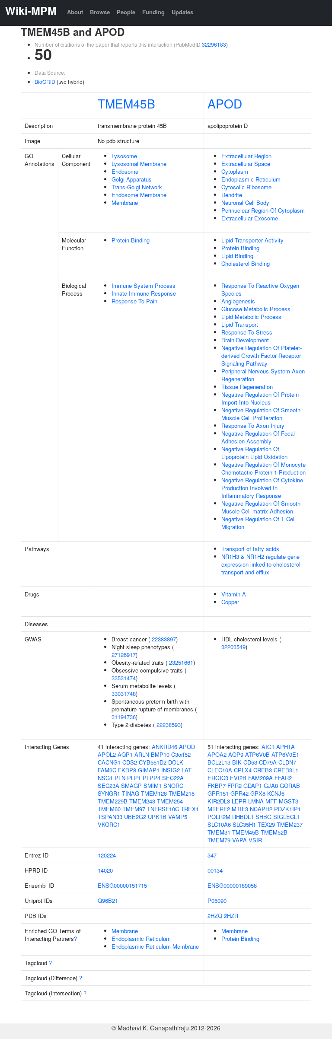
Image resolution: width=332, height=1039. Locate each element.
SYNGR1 (109, 793)
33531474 (124, 678)
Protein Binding (131, 240)
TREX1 (190, 809)
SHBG (263, 817)
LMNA (256, 801)
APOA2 (217, 754)
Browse (100, 12)
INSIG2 (170, 770)
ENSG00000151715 (122, 885)
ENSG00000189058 (232, 885)
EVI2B (238, 778)
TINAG (130, 793)
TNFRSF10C (163, 809)
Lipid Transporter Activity (252, 240)
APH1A (285, 747)
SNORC (173, 785)
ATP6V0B (257, 754)
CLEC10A (220, 770)
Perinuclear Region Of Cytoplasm (263, 210)
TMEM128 (154, 793)
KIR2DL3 (219, 801)
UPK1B (157, 817)
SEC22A (173, 778)
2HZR (231, 916)
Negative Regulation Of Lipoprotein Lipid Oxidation (254, 453)
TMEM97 (133, 809)
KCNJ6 (275, 793)
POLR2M (219, 817)
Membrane (125, 202)
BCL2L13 (219, 762)
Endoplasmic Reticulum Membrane (155, 946)
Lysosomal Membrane (139, 163)
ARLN (141, 754)
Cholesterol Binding (245, 263)
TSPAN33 (110, 817)
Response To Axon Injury (252, 425)
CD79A (268, 762)
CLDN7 (287, 762)
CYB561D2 (152, 762)
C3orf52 (181, 754)
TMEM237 (290, 824)
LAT (187, 770)
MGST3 (288, 801)
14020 (105, 870)
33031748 (124, 693)
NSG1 (105, 778)
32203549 (233, 647)
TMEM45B (126, 103)
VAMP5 (177, 817)
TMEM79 (219, 840)
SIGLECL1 (286, 817)
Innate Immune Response (144, 293)
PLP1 (134, 778)
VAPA (239, 840)
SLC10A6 (219, 824)
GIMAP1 (149, 770)
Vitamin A (233, 594)
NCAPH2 (261, 809)
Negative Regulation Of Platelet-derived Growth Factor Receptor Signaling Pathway (261, 355)
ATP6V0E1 (285, 754)
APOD (225, 103)
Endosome (125, 171)
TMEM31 (219, 832)
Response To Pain (134, 301)
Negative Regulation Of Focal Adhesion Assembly (258, 437)
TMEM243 (142, 801)
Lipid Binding (237, 256)
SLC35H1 (244, 824)
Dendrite (231, 195)
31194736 (124, 717)
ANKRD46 (164, 747)
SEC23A (108, 785)
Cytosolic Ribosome (246, 187)
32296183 (214, 44)
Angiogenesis (238, 301)
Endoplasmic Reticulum (251, 179)
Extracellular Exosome (249, 218)
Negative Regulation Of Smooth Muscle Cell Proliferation (260, 414)
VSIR (255, 840)
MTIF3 (240, 809)
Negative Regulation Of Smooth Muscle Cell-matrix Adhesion (260, 507)
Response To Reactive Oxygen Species (260, 289)
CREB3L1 (286, 770)
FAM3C (107, 770)
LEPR (239, 801)
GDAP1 (252, 785)
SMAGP (131, 785)
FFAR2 (283, 778)
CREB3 (262, 770)
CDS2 (129, 762)
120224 (107, 855)
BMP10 (160, 754)
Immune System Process (144, 285)
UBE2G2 (135, 817)
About (75, 12)
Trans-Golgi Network (137, 187)
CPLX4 (243, 770)
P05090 (217, 900)
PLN (120, 778)
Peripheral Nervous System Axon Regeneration (263, 375)
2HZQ (215, 916)
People (126, 12)
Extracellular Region (246, 156)
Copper (230, 602)
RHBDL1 (243, 817)
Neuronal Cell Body (245, 202)
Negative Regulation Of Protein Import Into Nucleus (260, 398)
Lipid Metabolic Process (251, 316)
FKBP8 (127, 770)
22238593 (168, 724)
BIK (237, 762)
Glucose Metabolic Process (255, 309)
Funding (153, 12)
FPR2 (234, 785)
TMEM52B (274, 832)
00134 (215, 870)
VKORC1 (109, 824)
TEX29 (266, 824)
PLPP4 (151, 778)
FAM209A (260, 778)
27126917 (124, 654)
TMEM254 (170, 801)
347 (212, 855)
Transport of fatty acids (250, 549)
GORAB (290, 785)
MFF (271, 801)
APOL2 (107, 754)
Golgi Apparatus (132, 179)
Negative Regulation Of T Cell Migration (258, 523)
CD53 (250, 762)
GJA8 (271, 785)
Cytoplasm (234, 171)
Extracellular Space (245, 163)
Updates (182, 12)
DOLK (175, 762)
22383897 (164, 639)
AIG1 (268, 747)
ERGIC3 (218, 778)
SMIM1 (153, 785)
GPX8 (257, 793)
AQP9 (235, 754)
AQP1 (125, 754)
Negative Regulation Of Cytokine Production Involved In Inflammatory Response (262, 488)
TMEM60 (109, 809)
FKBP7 (217, 785)
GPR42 (239, 793)
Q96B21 (108, 900)
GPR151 (218, 793)
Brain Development (245, 340)
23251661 (181, 662)
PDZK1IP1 (287, 809)
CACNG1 (109, 762)
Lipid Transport (239, 324)
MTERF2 (219, 809)
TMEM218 (182, 793)
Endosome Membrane (139, 195)
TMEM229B (113, 801)
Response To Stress (246, 332)
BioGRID (45, 81)
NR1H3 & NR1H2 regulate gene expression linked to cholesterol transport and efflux (260, 564)
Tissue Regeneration (247, 386)
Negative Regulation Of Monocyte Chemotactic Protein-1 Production (263, 468)
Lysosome (124, 156)
